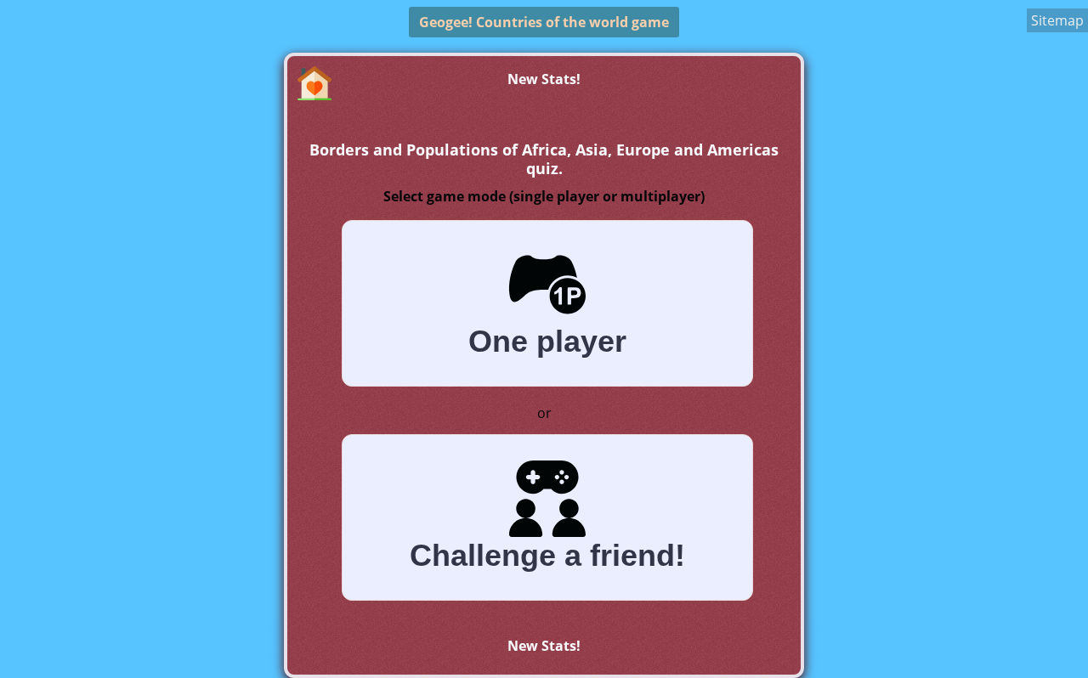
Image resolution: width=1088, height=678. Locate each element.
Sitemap (1057, 20)
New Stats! (544, 79)
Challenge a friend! (547, 555)
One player (547, 341)
